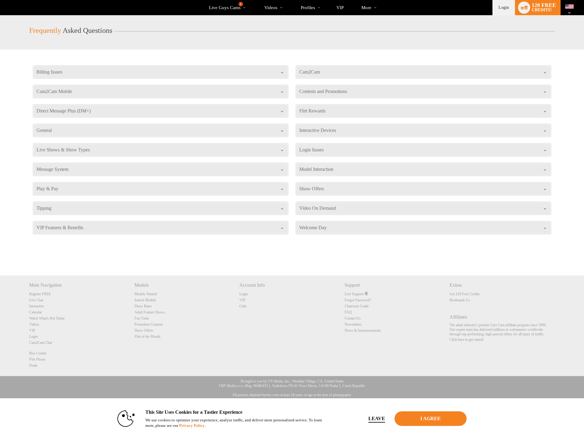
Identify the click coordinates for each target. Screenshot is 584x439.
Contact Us (353, 318)
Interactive (36, 306)
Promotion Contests (148, 324)
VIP (340, 7)
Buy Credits (38, 353)
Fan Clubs (141, 318)
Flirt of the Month (147, 336)
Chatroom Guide (357, 306)
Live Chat (36, 300)
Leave (376, 418)
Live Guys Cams (225, 6)
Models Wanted (145, 294)
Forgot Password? (358, 300)
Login (504, 7)
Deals (33, 365)
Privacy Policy (192, 425)
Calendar (35, 312)
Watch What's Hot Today (47, 318)
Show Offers (143, 330)
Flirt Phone (37, 359)
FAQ (348, 312)
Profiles (308, 7)
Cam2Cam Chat (40, 342)
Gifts (243, 306)
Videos (270, 7)
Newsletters (353, 324)
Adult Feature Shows (149, 312)
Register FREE (40, 294)
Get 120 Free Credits (465, 294)
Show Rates (143, 306)
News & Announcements (363, 330)
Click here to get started (466, 339)
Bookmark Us (460, 300)
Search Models (145, 300)
